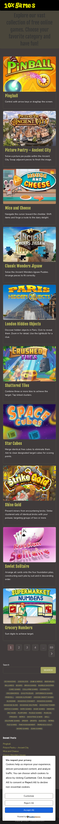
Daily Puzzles (27, 693)
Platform (22, 713)
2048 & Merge (36, 681)
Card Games (14, 689)
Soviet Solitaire (17, 566)
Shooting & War (34, 717)
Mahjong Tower (47, 705)
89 (51, 647)
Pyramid (13, 717)
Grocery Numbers (18, 627)
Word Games (23, 729)
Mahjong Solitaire (28, 705)
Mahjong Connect (26, 701)
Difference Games (44, 693)
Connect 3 (45, 689)
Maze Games (39, 709)
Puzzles (47, 713)
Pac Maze (12, 713)
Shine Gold (13, 504)
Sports (33, 721)
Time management (27, 725)
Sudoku (42, 721)
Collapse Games (30, 689)
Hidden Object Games (43, 697)
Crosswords (12, 693)
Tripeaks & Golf (44, 725)
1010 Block (23, 681)
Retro (22, 717)
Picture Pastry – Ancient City (28, 150)
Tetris (51, 721)
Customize (29, 795)
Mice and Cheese (18, 208)
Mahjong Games (44, 701)
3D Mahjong (10, 681)
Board (19, 685)
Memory (50, 709)
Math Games (25, 709)
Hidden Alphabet (23, 697)
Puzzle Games (35, 713)
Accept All (29, 810)
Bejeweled (49, 681)
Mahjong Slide (11, 705)
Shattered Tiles (17, 385)
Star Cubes (13, 443)
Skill (47, 717)
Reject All (29, 803)
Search (6, 665)
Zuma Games (36, 729)
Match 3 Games (11, 709)
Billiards (9, 685)
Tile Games (12, 725)
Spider (25, 721)
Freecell (9, 697)
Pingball (11, 95)
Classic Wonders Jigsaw (23, 266)
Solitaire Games (12, 721)
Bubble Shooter (46, 685)
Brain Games (30, 685)
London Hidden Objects (23, 324)
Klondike (11, 701)
